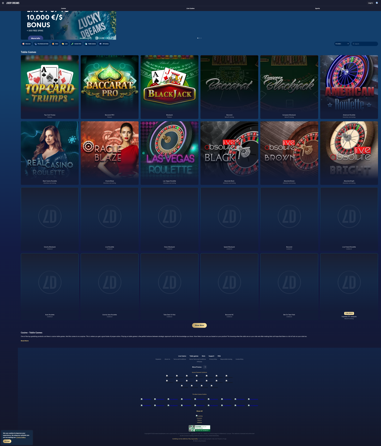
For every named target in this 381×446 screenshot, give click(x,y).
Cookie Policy (239, 359)
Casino (63, 8)
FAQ (219, 356)
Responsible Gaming (226, 359)
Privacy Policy (213, 359)
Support (211, 356)
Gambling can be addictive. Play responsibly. (185, 439)
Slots (203, 356)
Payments (158, 359)
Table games (194, 356)
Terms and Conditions (180, 359)
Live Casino (190, 8)
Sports (317, 8)
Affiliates (199, 361)
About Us (167, 359)
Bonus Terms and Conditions (198, 359)
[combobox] (377, 3)
